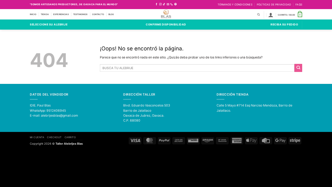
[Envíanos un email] (168, 4)
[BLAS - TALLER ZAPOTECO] (166, 14)
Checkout (54, 137)
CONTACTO (98, 14)
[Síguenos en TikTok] (164, 4)
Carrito (70, 137)
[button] (270, 15)
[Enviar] (298, 68)
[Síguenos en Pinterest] (175, 4)
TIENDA (45, 14)
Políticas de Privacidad (274, 4)
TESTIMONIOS (80, 14)
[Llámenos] (171, 4)
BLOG (111, 14)
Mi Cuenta (37, 137)
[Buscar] (258, 15)
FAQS (298, 4)
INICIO (33, 14)
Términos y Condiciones (235, 4)
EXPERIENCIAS (61, 14)
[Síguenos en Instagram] (160, 4)
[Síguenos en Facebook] (156, 4)
